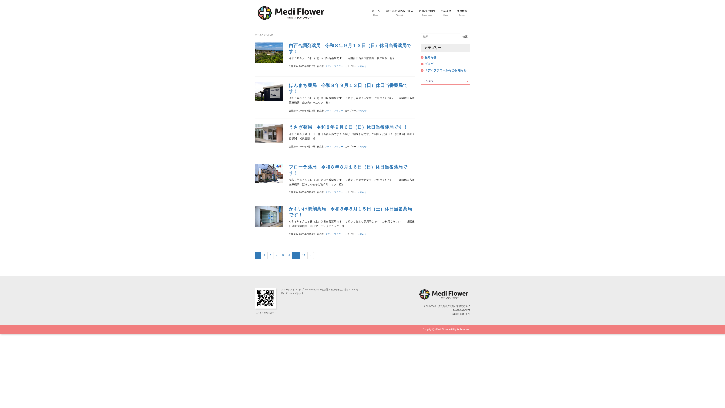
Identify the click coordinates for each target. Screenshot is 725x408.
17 (303, 255)
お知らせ (361, 66)
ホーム (258, 35)
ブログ (428, 64)
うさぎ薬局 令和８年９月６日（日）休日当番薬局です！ (348, 127)
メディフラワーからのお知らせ (445, 70)
